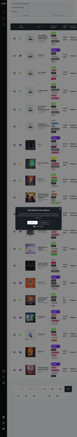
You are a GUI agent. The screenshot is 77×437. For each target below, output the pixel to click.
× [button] (60, 209)
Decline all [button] (44, 222)
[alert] (38, 218)
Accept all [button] (32, 222)
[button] (38, 218)
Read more (39, 218)
